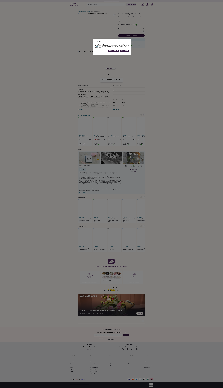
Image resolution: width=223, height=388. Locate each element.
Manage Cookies (98, 50)
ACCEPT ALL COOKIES (124, 50)
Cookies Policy (99, 46)
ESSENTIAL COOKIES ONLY (113, 50)
